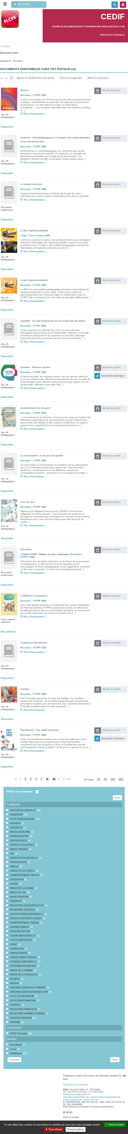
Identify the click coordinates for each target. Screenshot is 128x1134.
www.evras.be (91, 1099)
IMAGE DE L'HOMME (22, 970)
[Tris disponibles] (11, 77)
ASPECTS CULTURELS (23, 870)
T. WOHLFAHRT (29, 554)
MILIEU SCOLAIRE (20, 832)
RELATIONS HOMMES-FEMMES (28, 1013)
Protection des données (75, 1084)
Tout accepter (116, 1124)
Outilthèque (16, 1053)
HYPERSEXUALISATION (23, 966)
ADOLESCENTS (19, 840)
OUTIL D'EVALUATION (22, 996)
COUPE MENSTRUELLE (23, 935)
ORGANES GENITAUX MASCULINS (29, 991)
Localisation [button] (14, 1027)
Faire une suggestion (71, 77)
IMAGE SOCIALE (19, 849)
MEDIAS (15, 983)
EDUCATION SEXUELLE (23, 810)
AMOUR (14, 866)
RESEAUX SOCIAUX (21, 1017)
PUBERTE (16, 1004)
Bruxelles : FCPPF (30, 95)
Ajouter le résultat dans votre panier (35, 77)
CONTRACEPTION (20, 931)
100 (113, 779)
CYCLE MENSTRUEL (21, 940)
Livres (13, 1049)
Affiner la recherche (98, 77)
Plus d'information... (35, 113)
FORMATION (17, 948)
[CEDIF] (21, 19)
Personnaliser (75, 1129)
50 (105, 779)
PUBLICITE (16, 901)
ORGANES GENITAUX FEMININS (28, 987)
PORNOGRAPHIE (20, 836)
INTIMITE (15, 979)
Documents (16, 1044)
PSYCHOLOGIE (19, 862)
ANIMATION (17, 814)
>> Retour (5, 46)
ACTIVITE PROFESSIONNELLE (27, 914)
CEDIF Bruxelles (19, 1033)
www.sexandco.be (72, 1099)
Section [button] (11, 1039)
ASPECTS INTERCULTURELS (26, 918)
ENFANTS (15, 823)
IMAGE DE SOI (18, 892)
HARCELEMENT (19, 953)
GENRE (14, 883)
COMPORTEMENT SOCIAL (25, 922)
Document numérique (112, 375)
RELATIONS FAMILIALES (24, 1009)
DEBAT (14, 944)
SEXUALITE (16, 827)
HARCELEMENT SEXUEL (24, 957)
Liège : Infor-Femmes (32, 235)
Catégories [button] (13, 804)
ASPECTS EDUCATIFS (22, 844)
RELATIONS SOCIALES (23, 909)
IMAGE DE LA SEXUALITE (24, 974)
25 (98, 779)
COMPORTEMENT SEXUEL (25, 875)
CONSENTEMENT (20, 927)
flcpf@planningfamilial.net (76, 1094)
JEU (12, 853)
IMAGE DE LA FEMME (22, 888)
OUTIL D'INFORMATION (23, 1000)
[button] (97, 90)
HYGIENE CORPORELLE (24, 961)
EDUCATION (17, 879)
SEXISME (15, 1022)
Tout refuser (55, 1129)
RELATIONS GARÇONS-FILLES (27, 905)
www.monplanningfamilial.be (105, 1097)
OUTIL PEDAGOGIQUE (23, 819)
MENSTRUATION (19, 896)
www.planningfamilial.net (76, 1097)
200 (121, 779)
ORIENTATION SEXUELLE (24, 857)
